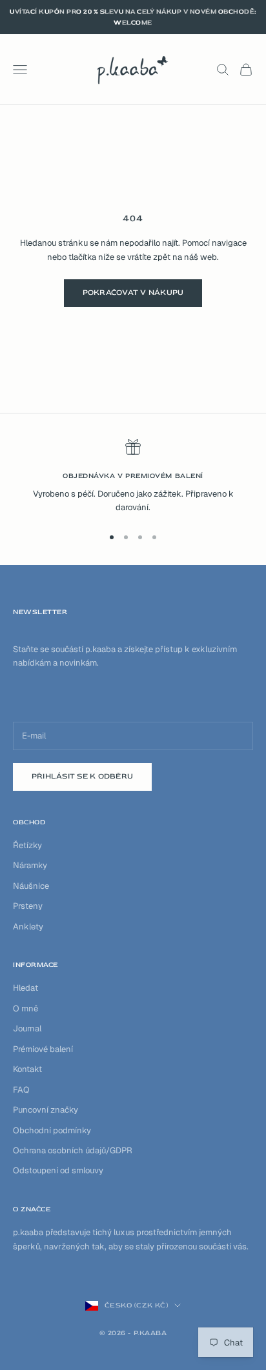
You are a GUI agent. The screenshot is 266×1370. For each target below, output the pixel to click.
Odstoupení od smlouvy (58, 1170)
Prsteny (28, 905)
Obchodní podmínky (52, 1130)
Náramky (30, 865)
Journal (27, 1028)
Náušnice (31, 885)
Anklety (28, 926)
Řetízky (27, 845)
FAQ (21, 1089)
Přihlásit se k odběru (82, 776)
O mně (25, 1008)
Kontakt (27, 1069)
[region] (133, 477)
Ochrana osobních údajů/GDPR (72, 1150)
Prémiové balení (43, 1049)
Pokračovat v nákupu (133, 292)
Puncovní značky (45, 1109)
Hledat (25, 987)
